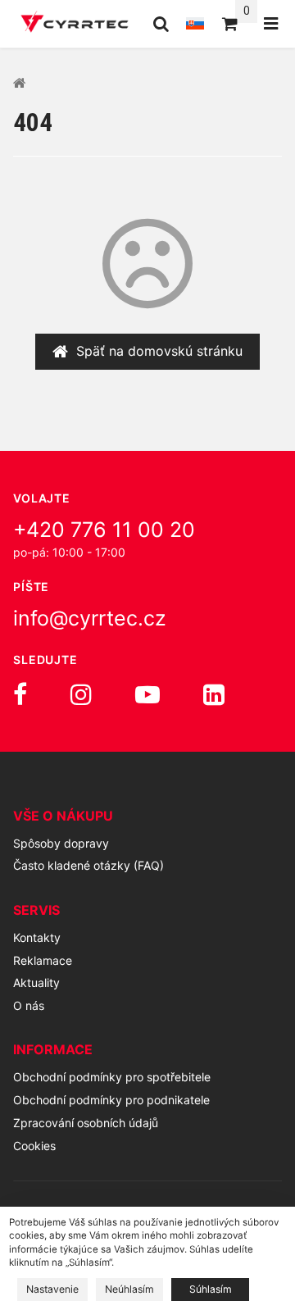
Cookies (34, 1146)
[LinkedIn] (214, 694)
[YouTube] (147, 694)
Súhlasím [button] (210, 1289)
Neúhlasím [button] (129, 1289)
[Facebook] (20, 694)
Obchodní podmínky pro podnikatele (111, 1100)
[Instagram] (81, 694)
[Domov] (74, 23)
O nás (28, 1005)
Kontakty (37, 937)
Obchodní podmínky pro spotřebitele (112, 1077)
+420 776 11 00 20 (104, 529)
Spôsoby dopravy (61, 843)
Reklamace (42, 960)
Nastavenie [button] (52, 1289)
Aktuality (36, 982)
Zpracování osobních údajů (85, 1123)
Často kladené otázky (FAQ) (88, 865)
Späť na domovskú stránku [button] (159, 351)
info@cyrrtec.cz (89, 618)
